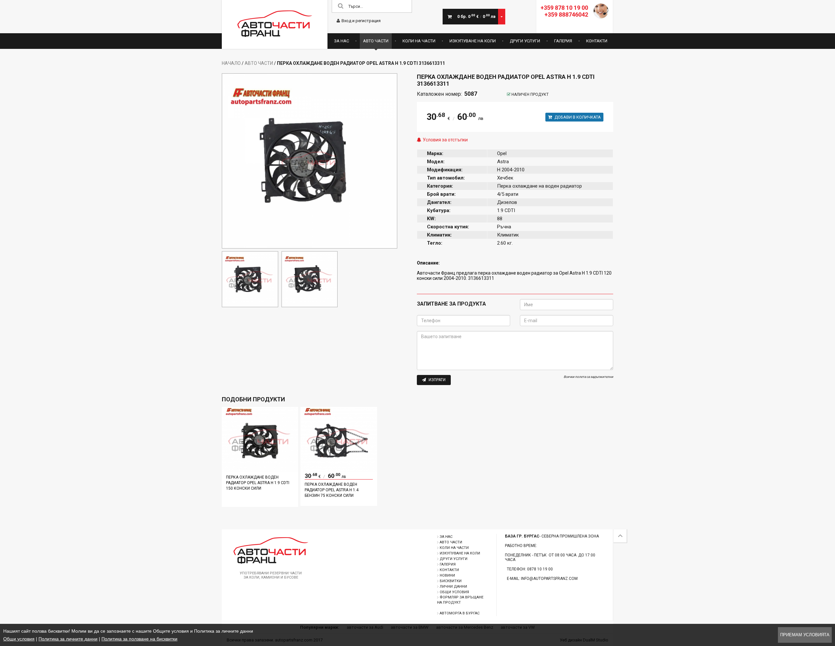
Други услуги (525, 40)
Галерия (563, 40)
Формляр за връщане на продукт (460, 600)
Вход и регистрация (361, 20)
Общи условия (454, 592)
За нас (341, 40)
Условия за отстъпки (445, 139)
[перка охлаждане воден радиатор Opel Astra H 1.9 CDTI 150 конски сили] (260, 470)
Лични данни (453, 586)
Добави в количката (577, 117)
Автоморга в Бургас (459, 613)
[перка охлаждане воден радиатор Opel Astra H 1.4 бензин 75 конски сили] (338, 470)
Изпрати (437, 380)
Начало (231, 63)
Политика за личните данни (68, 638)
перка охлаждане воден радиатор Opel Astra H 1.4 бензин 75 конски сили (331, 490)
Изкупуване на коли (472, 40)
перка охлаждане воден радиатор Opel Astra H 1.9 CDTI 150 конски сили (257, 483)
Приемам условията (804, 634)
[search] (340, 6)
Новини (447, 575)
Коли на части (418, 40)
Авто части (375, 40)
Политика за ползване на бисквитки (139, 638)
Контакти (596, 40)
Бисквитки (451, 581)
